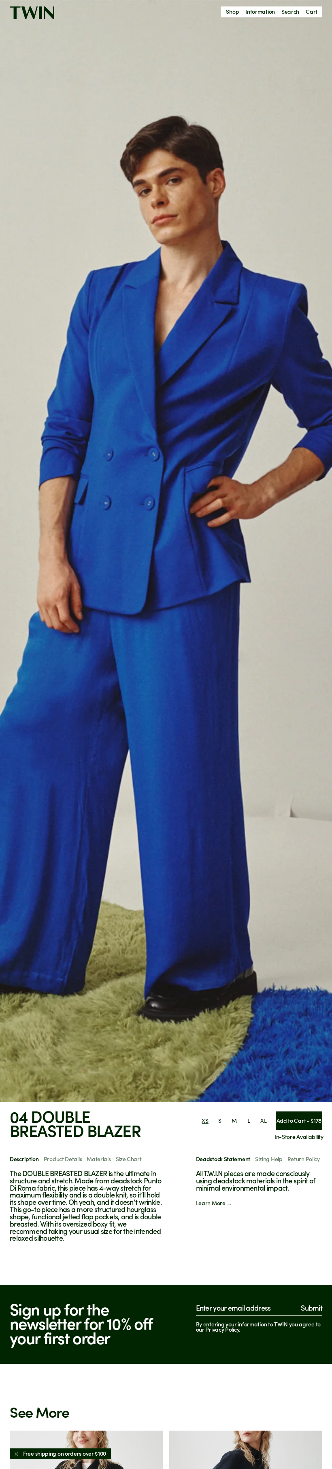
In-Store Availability (299, 1136)
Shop (232, 11)
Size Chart (129, 1159)
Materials (99, 1159)
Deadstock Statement (223, 1159)
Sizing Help (269, 1159)
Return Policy (303, 1159)
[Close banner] (16, 1454)
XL (263, 1120)
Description (24, 1159)
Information (260, 11)
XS (205, 1120)
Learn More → (214, 1203)
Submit (311, 1308)
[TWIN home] (32, 12)
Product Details (63, 1159)
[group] (166, 551)
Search (290, 11)
